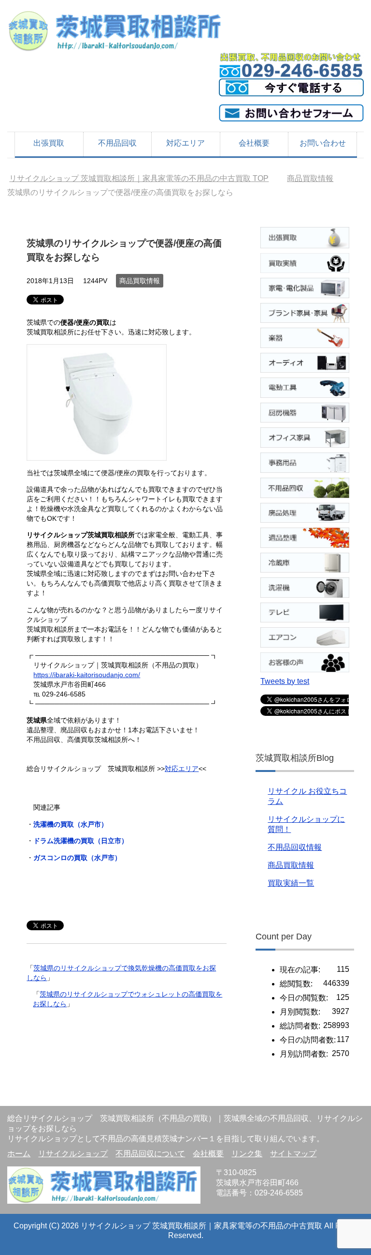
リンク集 (246, 1153)
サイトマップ (293, 1153)
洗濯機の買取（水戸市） (70, 824)
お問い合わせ (323, 143)
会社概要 (254, 143)
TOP (139, 178)
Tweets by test (284, 681)
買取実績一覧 (291, 883)
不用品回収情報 (295, 847)
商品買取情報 (139, 281)
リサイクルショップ (73, 1153)
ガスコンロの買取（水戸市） (77, 858)
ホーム (18, 1153)
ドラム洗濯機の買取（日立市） (80, 841)
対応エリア (185, 143)
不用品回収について (150, 1153)
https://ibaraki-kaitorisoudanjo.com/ (86, 675)
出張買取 (48, 143)
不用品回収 (117, 143)
